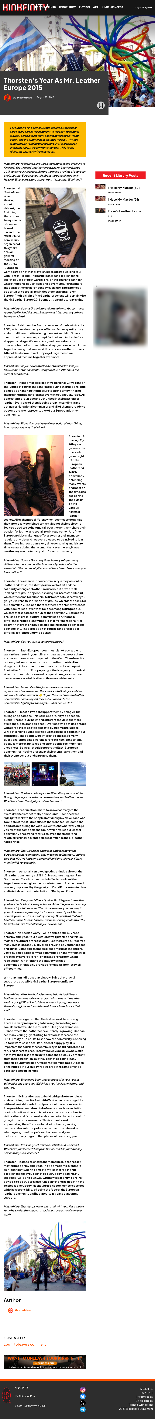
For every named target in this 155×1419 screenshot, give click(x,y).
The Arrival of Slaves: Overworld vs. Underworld (127, 266)
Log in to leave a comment (25, 1344)
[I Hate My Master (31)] (100, 198)
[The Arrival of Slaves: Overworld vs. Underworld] (128, 252)
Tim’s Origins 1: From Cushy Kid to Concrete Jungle (108, 266)
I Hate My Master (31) (123, 199)
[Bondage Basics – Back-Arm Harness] (128, 145)
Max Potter (114, 192)
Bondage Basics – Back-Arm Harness (127, 156)
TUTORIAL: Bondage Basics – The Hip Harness (107, 158)
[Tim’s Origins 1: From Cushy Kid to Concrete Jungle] (109, 252)
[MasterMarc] (8, 98)
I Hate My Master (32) (124, 188)
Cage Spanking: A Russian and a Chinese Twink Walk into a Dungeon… (147, 268)
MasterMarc (24, 98)
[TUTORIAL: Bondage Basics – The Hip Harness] (109, 145)
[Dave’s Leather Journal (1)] (100, 210)
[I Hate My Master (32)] (100, 186)
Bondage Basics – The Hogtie (145, 156)
